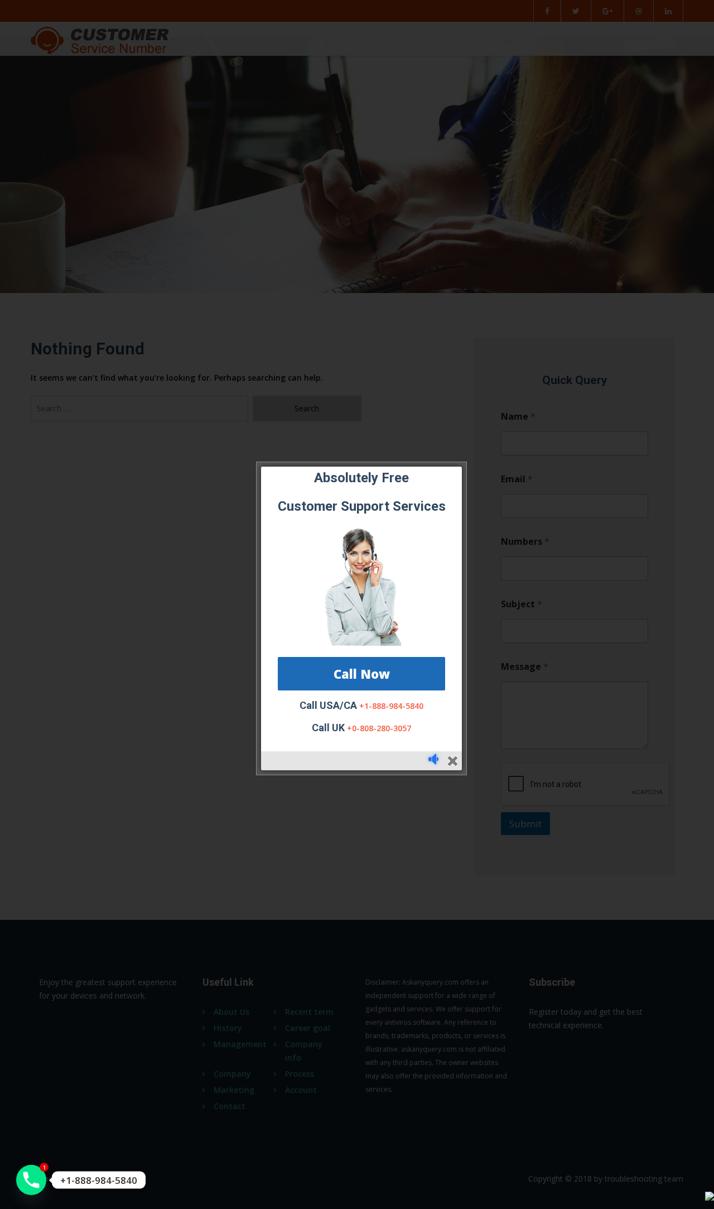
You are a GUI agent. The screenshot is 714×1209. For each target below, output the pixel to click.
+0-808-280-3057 (379, 728)
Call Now (362, 673)
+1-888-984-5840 (391, 706)
